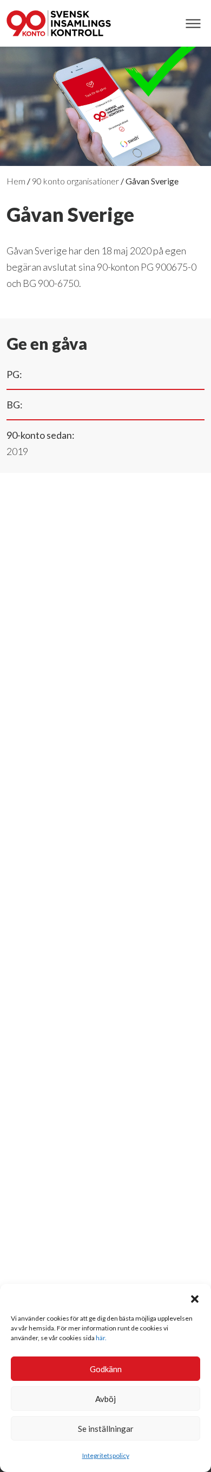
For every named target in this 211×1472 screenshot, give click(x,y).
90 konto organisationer (75, 181)
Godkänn (106, 1369)
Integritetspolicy (105, 1455)
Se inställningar (106, 1428)
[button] (194, 1297)
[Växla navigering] (193, 23)
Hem (15, 181)
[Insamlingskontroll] (58, 23)
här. (101, 1338)
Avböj (105, 1399)
